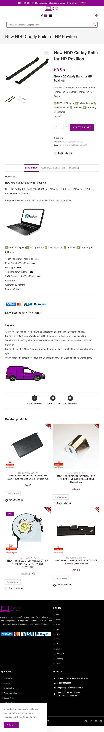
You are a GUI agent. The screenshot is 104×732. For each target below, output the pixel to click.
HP (71, 142)
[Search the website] (51, 24)
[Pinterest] (101, 721)
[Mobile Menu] (49, 16)
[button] (46, 53)
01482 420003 (26, 3)
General (66, 142)
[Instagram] (91, 721)
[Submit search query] (95, 25)
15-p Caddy (63, 145)
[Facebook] (86, 721)
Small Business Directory (12, 644)
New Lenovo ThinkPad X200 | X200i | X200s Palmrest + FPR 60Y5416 (76, 562)
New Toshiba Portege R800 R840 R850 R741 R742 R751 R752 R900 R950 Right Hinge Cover (76, 479)
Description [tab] (31, 168)
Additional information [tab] (53, 168)
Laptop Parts (78, 142)
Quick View (13, 493)
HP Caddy (71, 145)
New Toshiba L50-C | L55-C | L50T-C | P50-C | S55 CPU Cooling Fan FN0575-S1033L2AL (27, 564)
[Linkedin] (96, 721)
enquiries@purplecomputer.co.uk (51, 3)
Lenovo (34, 473)
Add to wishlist (64, 153)
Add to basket (82, 127)
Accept (11, 725)
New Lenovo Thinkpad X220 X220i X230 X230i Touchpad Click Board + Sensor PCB (27, 477)
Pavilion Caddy (81, 145)
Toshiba (82, 473)
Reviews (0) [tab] (73, 168)
